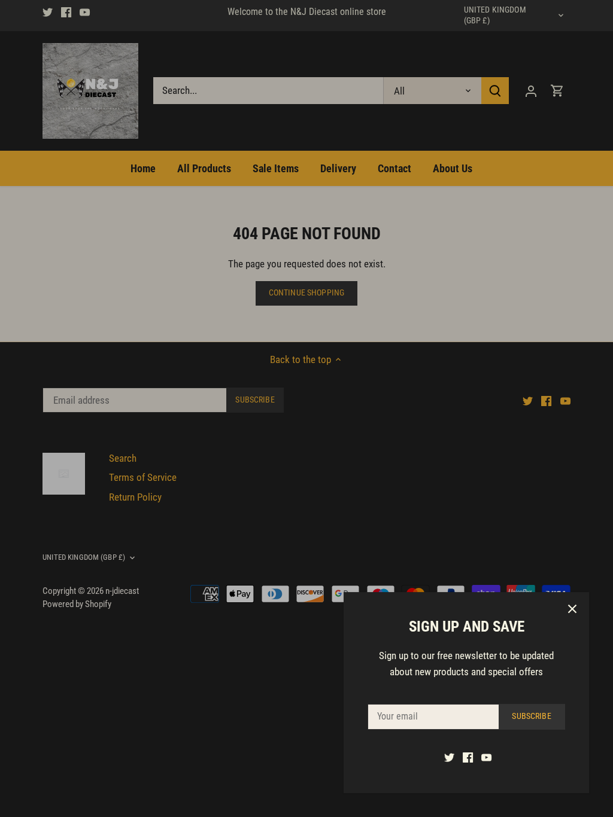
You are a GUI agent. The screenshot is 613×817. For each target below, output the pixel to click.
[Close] (572, 609)
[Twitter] (449, 757)
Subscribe (531, 716)
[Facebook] (468, 757)
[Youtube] (486, 757)
